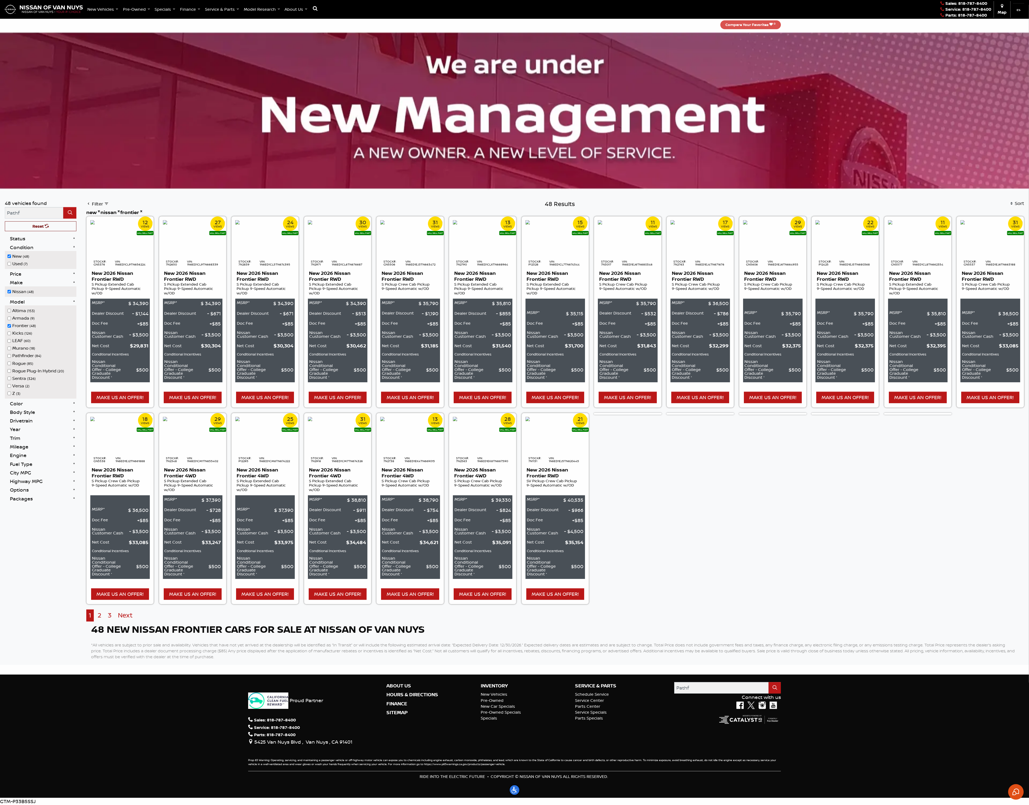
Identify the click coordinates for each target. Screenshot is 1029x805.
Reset (38, 226)
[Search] (69, 213)
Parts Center (587, 706)
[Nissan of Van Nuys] (44, 8)
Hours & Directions (412, 694)
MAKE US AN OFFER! (120, 397)
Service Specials (591, 712)
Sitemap (397, 712)
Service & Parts (595, 685)
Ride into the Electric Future (452, 776)
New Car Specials (498, 706)
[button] (103, 9)
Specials (489, 718)
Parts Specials (589, 718)
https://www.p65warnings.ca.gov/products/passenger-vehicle (464, 764)
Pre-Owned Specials (501, 712)
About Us (398, 685)
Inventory (494, 685)
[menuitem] (42, 256)
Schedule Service (592, 694)
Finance (396, 703)
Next (125, 615)
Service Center (589, 700)
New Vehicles (494, 694)
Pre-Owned (492, 700)
